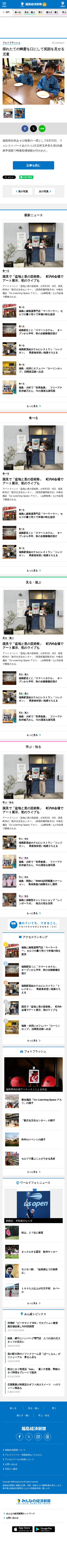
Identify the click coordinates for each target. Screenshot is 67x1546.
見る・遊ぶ (30, 12)
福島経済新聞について (15, 1450)
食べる (18, 12)
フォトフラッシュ (11, 42)
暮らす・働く (52, 12)
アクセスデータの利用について (19, 1459)
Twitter (28, 1436)
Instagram (38, 1436)
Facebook (19, 1436)
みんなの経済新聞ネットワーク (33, 1501)
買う (40, 12)
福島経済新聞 (31, 4)
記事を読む (33, 165)
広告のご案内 (11, 1469)
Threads (47, 1436)
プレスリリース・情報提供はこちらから (23, 1454)
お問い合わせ (11, 1464)
